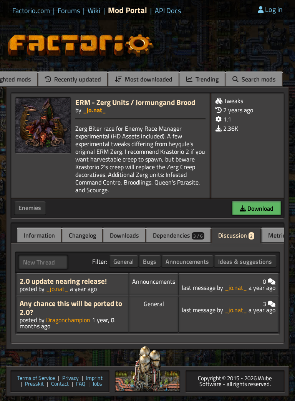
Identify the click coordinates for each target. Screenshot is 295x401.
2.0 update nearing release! (63, 281)
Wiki (94, 10)
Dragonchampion (68, 319)
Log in (274, 9)
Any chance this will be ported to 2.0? (71, 308)
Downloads (124, 235)
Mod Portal (127, 10)
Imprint (94, 378)
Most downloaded (147, 79)
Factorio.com (31, 10)
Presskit (34, 384)
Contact (60, 384)
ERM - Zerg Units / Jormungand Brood (135, 102)
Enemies (29, 207)
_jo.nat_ (94, 110)
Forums (69, 10)
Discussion (235, 235)
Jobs (97, 384)
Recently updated (77, 79)
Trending (206, 79)
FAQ (80, 384)
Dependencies (178, 235)
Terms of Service (36, 378)
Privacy (70, 378)
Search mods (258, 79)
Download (259, 208)
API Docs (168, 10)
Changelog (82, 235)
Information (39, 235)
